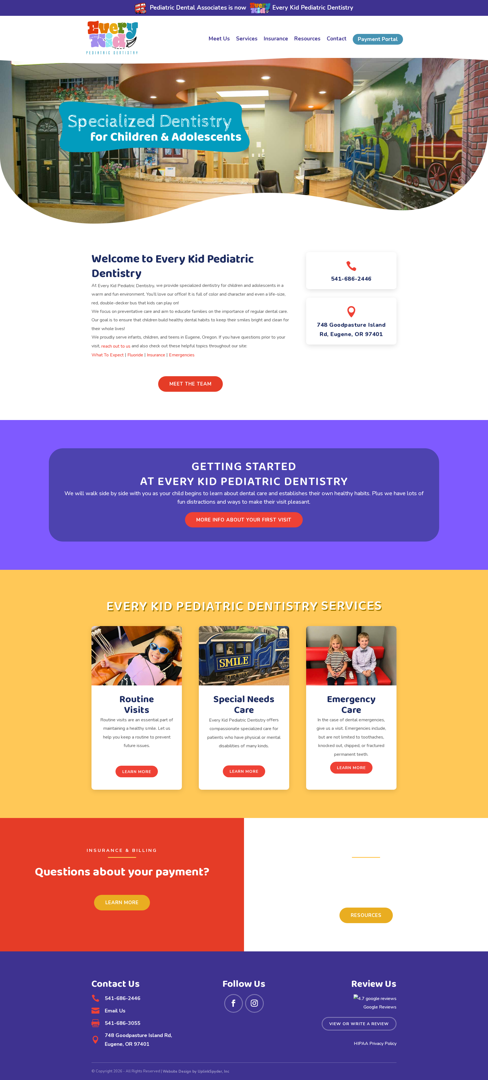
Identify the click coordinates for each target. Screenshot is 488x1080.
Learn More (136, 771)
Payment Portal (378, 39)
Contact (337, 39)
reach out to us (115, 346)
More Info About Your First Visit (243, 520)
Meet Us (219, 39)
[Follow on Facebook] (233, 1003)
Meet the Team (190, 384)
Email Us (115, 1010)
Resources (307, 39)
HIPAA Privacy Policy (375, 1043)
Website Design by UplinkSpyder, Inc (196, 1071)
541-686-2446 (351, 279)
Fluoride (135, 355)
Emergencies (182, 355)
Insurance (276, 39)
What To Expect (107, 355)
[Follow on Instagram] (254, 1003)
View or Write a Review (359, 1024)
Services (247, 39)
